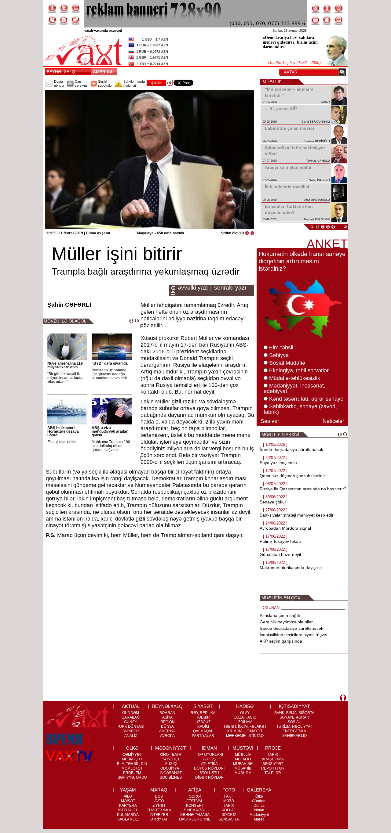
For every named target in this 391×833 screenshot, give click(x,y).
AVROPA (167, 736)
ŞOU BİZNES (171, 777)
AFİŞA (194, 790)
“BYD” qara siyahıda (110, 363)
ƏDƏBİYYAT (170, 768)
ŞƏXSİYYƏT (272, 764)
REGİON (167, 722)
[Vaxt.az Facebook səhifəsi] (52, 8)
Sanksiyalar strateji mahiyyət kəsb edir (297, 515)
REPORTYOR (272, 768)
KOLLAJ (229, 810)
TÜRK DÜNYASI (130, 726)
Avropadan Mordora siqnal (285, 528)
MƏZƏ (228, 801)
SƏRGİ (195, 796)
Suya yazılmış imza (278, 462)
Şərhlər (156, 83)
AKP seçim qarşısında (281, 641)
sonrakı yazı (230, 287)
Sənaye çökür (273, 501)
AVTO (159, 801)
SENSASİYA (228, 819)
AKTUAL (131, 706)
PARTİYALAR (203, 736)
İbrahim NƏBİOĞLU (317, 141)
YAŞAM (128, 790)
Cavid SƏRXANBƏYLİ (315, 121)
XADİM (203, 726)
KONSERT (195, 805)
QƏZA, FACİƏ (245, 717)
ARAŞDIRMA (273, 759)
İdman (259, 810)
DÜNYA (167, 726)
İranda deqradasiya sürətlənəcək (291, 449)
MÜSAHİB (243, 768)
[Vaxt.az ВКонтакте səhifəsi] (64, 20)
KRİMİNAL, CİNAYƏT (244, 731)
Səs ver (270, 421)
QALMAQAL (203, 731)
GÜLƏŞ (209, 759)
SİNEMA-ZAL (195, 810)
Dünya (259, 805)
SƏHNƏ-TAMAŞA (195, 815)
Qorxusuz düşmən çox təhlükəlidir (292, 475)
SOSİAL (294, 722)
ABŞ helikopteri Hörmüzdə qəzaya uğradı (63, 431)
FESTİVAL (194, 801)
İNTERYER (159, 815)
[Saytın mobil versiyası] (327, 8)
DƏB (159, 796)
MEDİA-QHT (132, 759)
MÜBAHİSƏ (243, 764)
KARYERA (128, 805)
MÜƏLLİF (243, 754)
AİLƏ (128, 796)
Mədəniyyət (259, 815)
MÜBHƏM (243, 773)
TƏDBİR (203, 717)
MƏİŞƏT (128, 801)
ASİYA (167, 717)
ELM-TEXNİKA (159, 810)
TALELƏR (273, 773)
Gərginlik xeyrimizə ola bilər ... (289, 621)
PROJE (273, 748)
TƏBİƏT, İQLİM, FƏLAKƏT (244, 726)
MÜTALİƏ (243, 759)
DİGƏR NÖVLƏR (209, 777)
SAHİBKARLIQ (294, 736)
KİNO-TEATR (170, 754)
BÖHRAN (167, 713)
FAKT (228, 796)
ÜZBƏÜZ (203, 722)
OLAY (245, 713)
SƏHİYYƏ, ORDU (132, 777)
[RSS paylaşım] (315, 8)
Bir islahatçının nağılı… (282, 615)
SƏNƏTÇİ (171, 759)
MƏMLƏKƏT (132, 768)
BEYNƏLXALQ (61, 71)
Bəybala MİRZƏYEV (317, 219)
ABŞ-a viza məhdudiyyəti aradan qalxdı (110, 431)
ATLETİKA (209, 764)
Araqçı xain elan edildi (288, 167)
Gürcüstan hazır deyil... (282, 554)
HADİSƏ (245, 706)
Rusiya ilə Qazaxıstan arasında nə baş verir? (303, 488)
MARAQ (158, 790)
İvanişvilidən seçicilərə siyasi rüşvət (293, 634)
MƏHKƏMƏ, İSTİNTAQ (245, 736)
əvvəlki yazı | (195, 287)
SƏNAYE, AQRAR (294, 717)
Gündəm (259, 801)
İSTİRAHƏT (127, 810)
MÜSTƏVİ (242, 748)
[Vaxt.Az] (339, 20)
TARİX (273, 754)
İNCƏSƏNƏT (171, 773)
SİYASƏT (203, 706)
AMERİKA (104, 71)
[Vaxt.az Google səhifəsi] (75, 8)
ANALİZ (130, 736)
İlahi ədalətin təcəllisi (287, 186)
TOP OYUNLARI (209, 754)
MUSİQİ (170, 764)
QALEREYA (259, 790)
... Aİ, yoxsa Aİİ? (281, 108)
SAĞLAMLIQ (127, 819)
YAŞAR (325, 102)
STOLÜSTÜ (209, 773)
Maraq (259, 819)
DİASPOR (130, 731)
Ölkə (259, 796)
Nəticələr (333, 421)
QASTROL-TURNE (194, 819)
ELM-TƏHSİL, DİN (132, 764)
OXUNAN (271, 608)
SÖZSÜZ (228, 815)
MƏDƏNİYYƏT (170, 748)
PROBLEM (132, 773)
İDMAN (209, 748)
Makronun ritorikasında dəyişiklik (291, 567)
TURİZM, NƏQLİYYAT (294, 726)
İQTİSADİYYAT (294, 706)
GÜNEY (130, 722)
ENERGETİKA (294, 731)
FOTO (228, 790)
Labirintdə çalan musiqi (289, 128)
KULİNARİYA (128, 815)
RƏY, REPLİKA (203, 713)
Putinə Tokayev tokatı (280, 541)
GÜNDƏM (130, 713)
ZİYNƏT (159, 805)
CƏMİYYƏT (132, 754)
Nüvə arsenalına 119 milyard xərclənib (65, 365)
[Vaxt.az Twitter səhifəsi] (64, 8)
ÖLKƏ (132, 748)
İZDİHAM (244, 722)
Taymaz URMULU (318, 160)
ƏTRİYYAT (159, 819)
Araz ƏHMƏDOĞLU (317, 199)
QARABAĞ (131, 717)
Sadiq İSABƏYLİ (319, 180)
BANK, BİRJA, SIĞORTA (294, 713)
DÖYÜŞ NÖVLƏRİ (209, 768)
